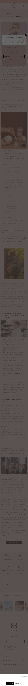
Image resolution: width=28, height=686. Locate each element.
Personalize (18, 683)
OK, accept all (10, 683)
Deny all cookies (24, 676)
